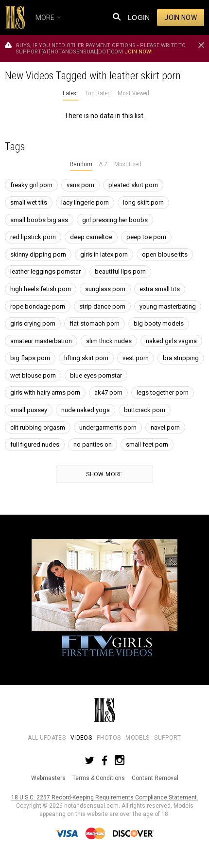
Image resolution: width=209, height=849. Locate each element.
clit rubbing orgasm (37, 427)
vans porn (80, 185)
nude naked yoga (85, 410)
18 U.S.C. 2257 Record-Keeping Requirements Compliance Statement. (104, 797)
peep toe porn (146, 237)
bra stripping (181, 358)
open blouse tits (165, 254)
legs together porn (163, 392)
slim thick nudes (109, 341)
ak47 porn (108, 392)
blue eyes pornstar (96, 375)
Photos (109, 737)
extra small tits (159, 289)
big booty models (159, 323)
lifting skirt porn (86, 358)
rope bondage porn (37, 306)
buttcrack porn (144, 410)
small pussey (28, 410)
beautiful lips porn (120, 271)
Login (139, 17)
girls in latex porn (104, 254)
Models (137, 737)
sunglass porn (105, 289)
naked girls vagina (171, 341)
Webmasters (48, 778)
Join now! (138, 52)
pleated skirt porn (133, 185)
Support (167, 737)
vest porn (135, 358)
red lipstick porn (33, 237)
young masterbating (167, 306)
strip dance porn (102, 306)
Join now (180, 17)
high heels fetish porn (40, 289)
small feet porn (147, 444)
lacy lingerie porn (85, 202)
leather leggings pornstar (45, 271)
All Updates (47, 737)
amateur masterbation (41, 341)
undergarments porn (108, 427)
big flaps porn (30, 358)
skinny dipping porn (38, 254)
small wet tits (28, 202)
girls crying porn (32, 323)
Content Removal (155, 778)
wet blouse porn (33, 375)
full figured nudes (34, 444)
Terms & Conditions (98, 778)
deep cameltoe (91, 237)
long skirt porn (143, 202)
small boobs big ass (39, 220)
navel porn (165, 427)
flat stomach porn (95, 323)
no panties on (92, 444)
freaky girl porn (31, 185)
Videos (81, 737)
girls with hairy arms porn (45, 392)
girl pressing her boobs (115, 220)
